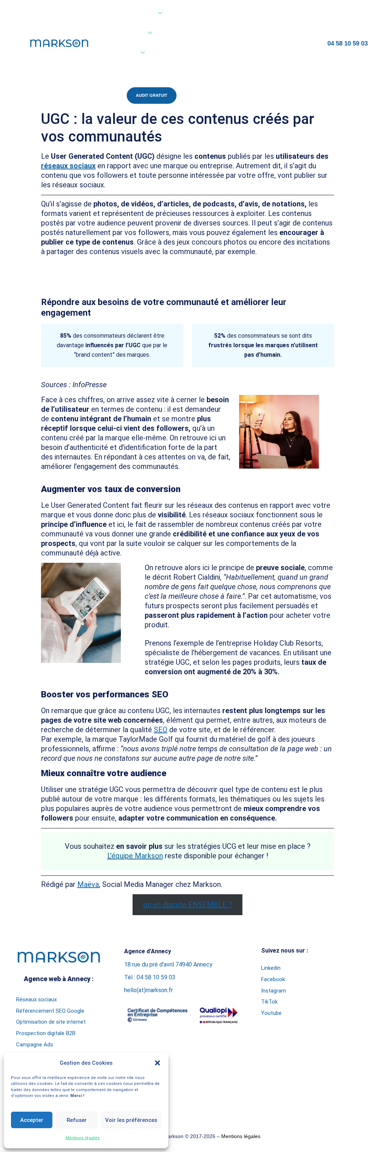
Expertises (129, 33)
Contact (126, 71)
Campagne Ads (34, 1044)
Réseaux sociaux (36, 999)
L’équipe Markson (135, 855)
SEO (160, 729)
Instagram (273, 990)
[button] (157, 1063)
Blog (167, 53)
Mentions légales (83, 1138)
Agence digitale (134, 13)
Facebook (273, 979)
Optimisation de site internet (51, 1022)
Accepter (31, 1120)
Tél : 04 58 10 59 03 (149, 977)
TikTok (269, 1001)
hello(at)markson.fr (148, 990)
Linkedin (271, 968)
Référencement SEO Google (50, 1011)
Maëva (88, 884)
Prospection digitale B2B (45, 1033)
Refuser (77, 1120)
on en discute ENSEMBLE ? (187, 904)
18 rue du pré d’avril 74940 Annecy (168, 964)
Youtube (271, 1013)
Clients (125, 53)
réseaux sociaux (68, 165)
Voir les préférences (131, 1120)
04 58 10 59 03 (347, 43)
